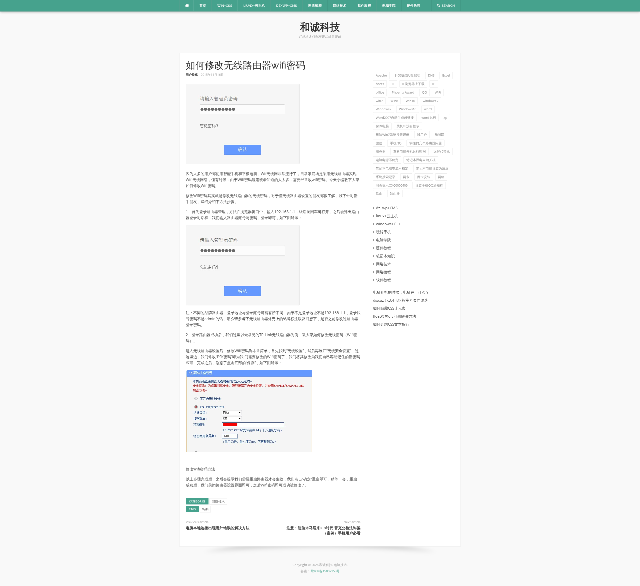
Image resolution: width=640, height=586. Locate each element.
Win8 (394, 101)
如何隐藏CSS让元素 (389, 308)
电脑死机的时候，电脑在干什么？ (401, 292)
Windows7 (383, 109)
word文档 (429, 117)
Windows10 (407, 109)
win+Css (224, 6)
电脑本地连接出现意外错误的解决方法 (218, 528)
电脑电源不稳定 (387, 160)
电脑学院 (389, 6)
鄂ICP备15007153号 (325, 571)
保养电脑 (382, 126)
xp (445, 117)
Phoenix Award (403, 92)
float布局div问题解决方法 (394, 316)
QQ (424, 92)
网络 (441, 177)
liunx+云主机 (254, 6)
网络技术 (339, 6)
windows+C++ (388, 223)
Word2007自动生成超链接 (395, 117)
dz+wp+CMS (286, 6)
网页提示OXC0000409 (392, 185)
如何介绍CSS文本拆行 (391, 324)
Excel (446, 75)
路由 (379, 193)
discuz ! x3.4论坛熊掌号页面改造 (400, 300)
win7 (379, 101)
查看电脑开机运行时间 (409, 151)
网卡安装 (423, 177)
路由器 (395, 193)
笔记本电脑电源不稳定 (392, 168)
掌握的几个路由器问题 (425, 143)
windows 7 (430, 101)
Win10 (410, 101)
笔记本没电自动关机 (421, 160)
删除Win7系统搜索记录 (392, 134)
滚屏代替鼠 (442, 151)
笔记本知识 (385, 255)
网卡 (406, 177)
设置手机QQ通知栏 (429, 185)
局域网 (439, 134)
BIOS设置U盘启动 (407, 75)
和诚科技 (320, 27)
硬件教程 (413, 6)
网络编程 (315, 6)
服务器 (381, 151)
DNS (431, 75)
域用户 (422, 134)
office (380, 92)
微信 (379, 143)
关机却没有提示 (407, 126)
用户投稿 (192, 75)
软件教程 (364, 6)
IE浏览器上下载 (413, 84)
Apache (381, 75)
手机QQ (396, 143)
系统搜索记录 (385, 177)
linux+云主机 (387, 215)
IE (393, 84)
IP (433, 84)
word (428, 109)
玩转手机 (383, 231)
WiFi (205, 509)
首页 (203, 6)
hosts (380, 84)
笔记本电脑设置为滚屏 (432, 168)
